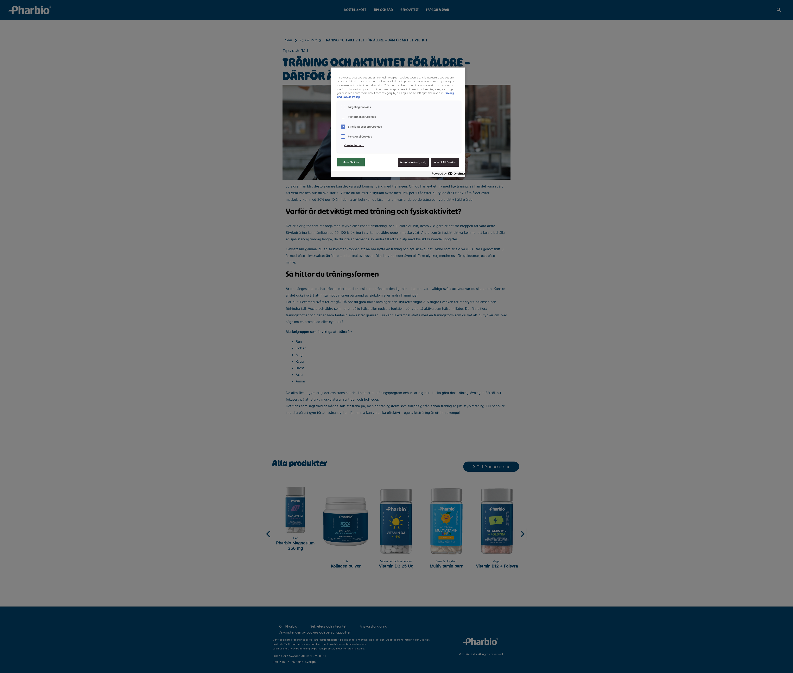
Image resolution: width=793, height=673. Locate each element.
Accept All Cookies (444, 162)
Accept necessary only (413, 162)
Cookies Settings (354, 145)
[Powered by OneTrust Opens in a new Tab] (447, 174)
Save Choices (351, 162)
